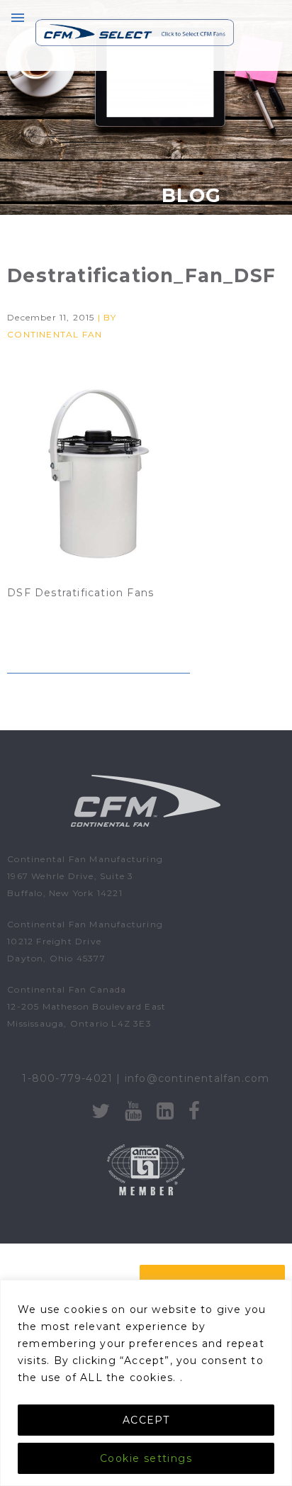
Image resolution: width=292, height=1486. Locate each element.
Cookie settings (146, 1458)
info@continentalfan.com (197, 1078)
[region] (146, 1383)
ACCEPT (146, 1420)
